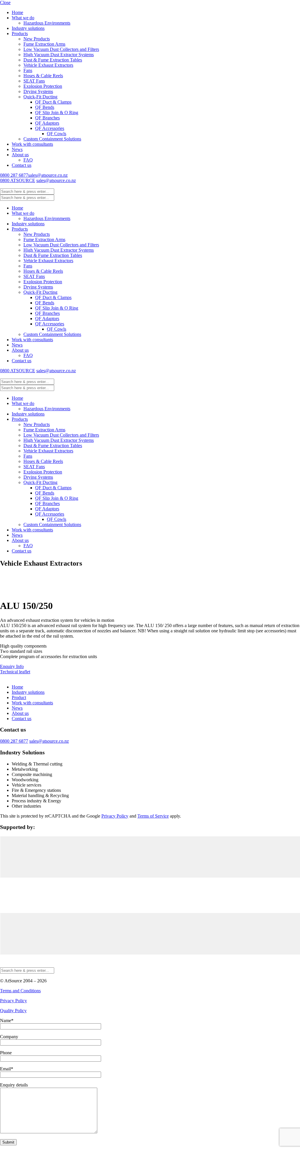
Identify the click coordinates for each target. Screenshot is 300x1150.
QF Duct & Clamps (53, 101)
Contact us (21, 165)
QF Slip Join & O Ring (56, 112)
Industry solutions (28, 28)
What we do (23, 17)
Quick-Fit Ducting (40, 96)
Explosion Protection (42, 86)
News (17, 149)
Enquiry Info (12, 666)
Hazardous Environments (46, 22)
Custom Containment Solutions (52, 138)
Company (9, 1036)
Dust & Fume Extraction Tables (52, 59)
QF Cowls (56, 133)
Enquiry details (14, 1084)
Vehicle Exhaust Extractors (48, 65)
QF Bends (44, 107)
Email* (6, 1068)
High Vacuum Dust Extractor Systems (58, 54)
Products (20, 33)
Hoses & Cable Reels (43, 75)
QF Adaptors (47, 123)
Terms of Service (153, 815)
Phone (6, 1052)
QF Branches (47, 117)
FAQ (28, 159)
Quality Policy (13, 1010)
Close (5, 2)
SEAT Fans (34, 80)
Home (17, 12)
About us (20, 154)
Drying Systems (38, 91)
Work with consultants (32, 144)
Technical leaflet (15, 671)
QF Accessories (49, 128)
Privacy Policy (114, 815)
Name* (6, 1020)
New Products (36, 38)
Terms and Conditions (20, 990)
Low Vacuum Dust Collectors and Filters (61, 49)
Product (19, 697)
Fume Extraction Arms (44, 44)
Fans (27, 70)
